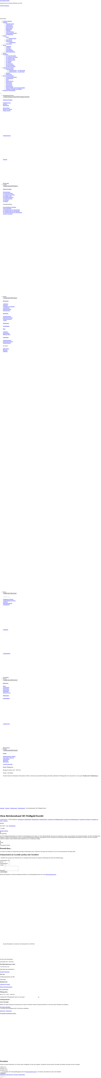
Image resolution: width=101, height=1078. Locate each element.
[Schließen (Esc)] (5, 1076)
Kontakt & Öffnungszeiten (9, 90)
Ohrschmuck (9, 43)
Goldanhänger (12, 42)
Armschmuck (9, 39)
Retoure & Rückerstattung (6, 987)
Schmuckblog (6, 759)
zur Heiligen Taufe (10, 58)
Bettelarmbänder (7, 343)
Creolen (5, 320)
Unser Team (3, 979)
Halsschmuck (9, 41)
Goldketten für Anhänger (9, 306)
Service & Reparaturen (8, 75)
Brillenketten (9, 29)
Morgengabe (9, 74)
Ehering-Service (9, 81)
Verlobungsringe (10, 69)
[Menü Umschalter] (0, 93)
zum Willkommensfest (8, 197)
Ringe (7, 37)
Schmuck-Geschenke (7, 189)
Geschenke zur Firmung (84, 819)
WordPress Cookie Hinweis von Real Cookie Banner (12, 1074)
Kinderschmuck (6, 192)
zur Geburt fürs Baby (11, 55)
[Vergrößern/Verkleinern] (0, 1076)
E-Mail (2, 865)
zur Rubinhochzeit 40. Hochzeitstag (11, 211)
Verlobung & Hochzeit (8, 67)
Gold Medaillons (10, 31)
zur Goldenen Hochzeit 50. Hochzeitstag (12, 212)
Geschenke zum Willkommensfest (55, 819)
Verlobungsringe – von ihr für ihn (16, 71)
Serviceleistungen (4, 989)
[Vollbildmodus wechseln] (2, 1076)
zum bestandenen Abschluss (9, 207)
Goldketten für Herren (8, 599)
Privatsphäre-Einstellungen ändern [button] (8, 1013)
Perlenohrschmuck (7, 319)
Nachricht (2, 870)
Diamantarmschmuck (8, 341)
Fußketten (8, 30)
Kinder (4, 53)
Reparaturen (5, 683)
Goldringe (8, 47)
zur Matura (8, 62)
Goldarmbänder (9, 50)
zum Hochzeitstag (10, 65)
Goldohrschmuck (7, 316)
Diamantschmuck (10, 23)
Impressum (5, 760)
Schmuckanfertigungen (11, 33)
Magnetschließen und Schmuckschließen (15, 87)
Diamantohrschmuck (8, 317)
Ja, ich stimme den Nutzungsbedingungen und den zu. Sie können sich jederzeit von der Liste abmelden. (31, 1071)
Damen (4, 35)
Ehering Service (6, 110)
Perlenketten (6, 691)
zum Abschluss (9, 63)
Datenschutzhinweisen (31, 1071)
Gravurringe (9, 49)
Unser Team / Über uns (8, 757)
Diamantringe (6, 333)
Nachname (2, 1070)
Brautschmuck (6, 108)
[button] (50, 18)
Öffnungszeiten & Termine (9, 756)
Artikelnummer (3, 860)
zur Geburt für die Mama (12, 57)
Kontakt (4, 753)
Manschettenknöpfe (10, 51)
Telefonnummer (4, 863)
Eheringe (8, 73)
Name (1, 862)
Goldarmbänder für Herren (9, 600)
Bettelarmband (9, 27)
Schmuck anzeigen (7, 21)
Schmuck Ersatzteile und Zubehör (14, 89)
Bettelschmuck (13, 808)
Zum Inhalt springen (4, 0)
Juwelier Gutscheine (10, 66)
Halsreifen (5, 305)
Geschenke (5, 54)
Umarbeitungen (9, 34)
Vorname (2, 1068)
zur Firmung (9, 61)
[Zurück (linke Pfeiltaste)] (0, 1077)
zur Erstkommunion (10, 59)
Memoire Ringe (12, 38)
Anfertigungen (6, 323)
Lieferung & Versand (5, 984)
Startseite (2, 808)
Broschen (5, 350)
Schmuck (5, 22)
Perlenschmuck (9, 26)
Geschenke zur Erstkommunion (71, 819)
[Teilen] (3, 1076)
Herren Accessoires (7, 109)
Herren (4, 45)
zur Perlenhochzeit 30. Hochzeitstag (11, 209)
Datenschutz (6, 761)
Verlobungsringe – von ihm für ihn (17, 70)
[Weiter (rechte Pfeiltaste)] (2, 1077)
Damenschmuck (43, 819)
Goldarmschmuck (7, 340)
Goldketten (8, 46)
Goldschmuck (9, 25)
